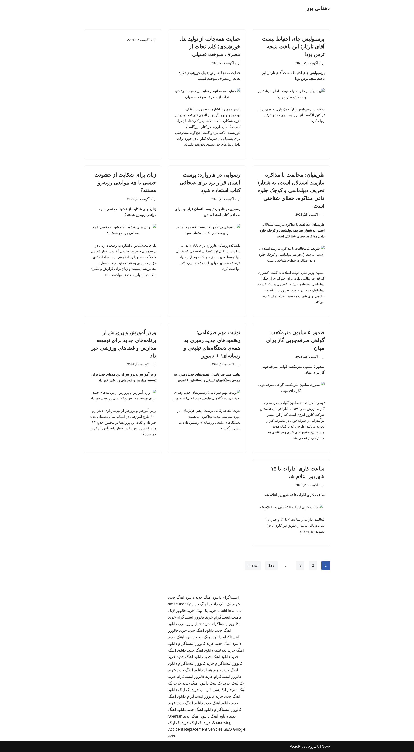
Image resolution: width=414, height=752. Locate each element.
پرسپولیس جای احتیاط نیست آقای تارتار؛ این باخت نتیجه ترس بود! (293, 46)
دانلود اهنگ (219, 716)
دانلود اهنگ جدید (208, 597)
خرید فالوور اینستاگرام (195, 617)
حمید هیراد (212, 670)
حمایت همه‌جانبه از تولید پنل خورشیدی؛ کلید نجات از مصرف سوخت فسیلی (210, 46)
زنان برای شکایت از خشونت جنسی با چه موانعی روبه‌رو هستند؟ (125, 182)
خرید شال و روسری (194, 624)
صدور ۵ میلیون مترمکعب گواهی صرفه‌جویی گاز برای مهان (295, 340)
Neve (326, 746)
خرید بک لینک (229, 604)
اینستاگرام (231, 597)
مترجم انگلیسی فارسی (218, 690)
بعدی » (253, 565)
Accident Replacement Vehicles (195, 729)
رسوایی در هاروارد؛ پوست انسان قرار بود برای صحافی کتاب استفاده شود (210, 182)
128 (271, 565)
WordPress (298, 746)
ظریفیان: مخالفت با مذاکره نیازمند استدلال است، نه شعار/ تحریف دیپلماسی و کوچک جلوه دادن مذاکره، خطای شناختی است (291, 190)
